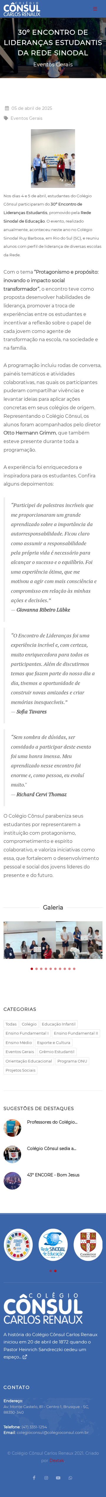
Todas (11, 1024)
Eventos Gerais (20, 1051)
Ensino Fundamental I (27, 1033)
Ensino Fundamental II (76, 1033)
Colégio (29, 1024)
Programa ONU (72, 1061)
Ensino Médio (19, 1042)
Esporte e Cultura (53, 1042)
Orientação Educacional (29, 1061)
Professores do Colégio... (52, 1122)
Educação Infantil (59, 1024)
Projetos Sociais (20, 1070)
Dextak (56, 1460)
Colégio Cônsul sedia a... (51, 1148)
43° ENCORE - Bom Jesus (53, 1175)
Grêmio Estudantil (56, 1051)
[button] (32, 969)
